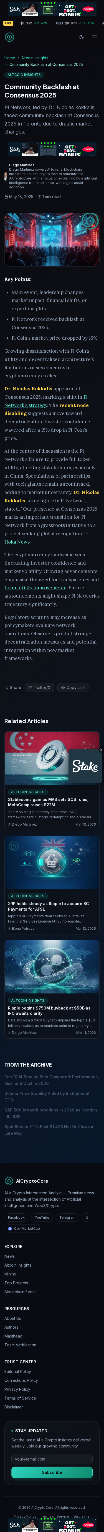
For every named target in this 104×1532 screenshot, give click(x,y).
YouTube (42, 1217)
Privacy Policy (17, 1389)
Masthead (13, 1336)
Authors (11, 1327)
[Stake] (85, 766)
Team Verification (20, 1345)
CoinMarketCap (27, 1228)
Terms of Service (20, 1398)
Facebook (16, 1217)
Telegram (67, 1217)
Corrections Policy (21, 1380)
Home (9, 57)
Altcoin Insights (34, 57)
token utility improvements (35, 588)
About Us (12, 1318)
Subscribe (52, 1472)
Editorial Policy (17, 1371)
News (9, 1256)
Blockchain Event (20, 1291)
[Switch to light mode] (81, 37)
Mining (10, 1274)
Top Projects (16, 1282)
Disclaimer (13, 1407)
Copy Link (76, 687)
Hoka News (17, 542)
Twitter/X (42, 687)
